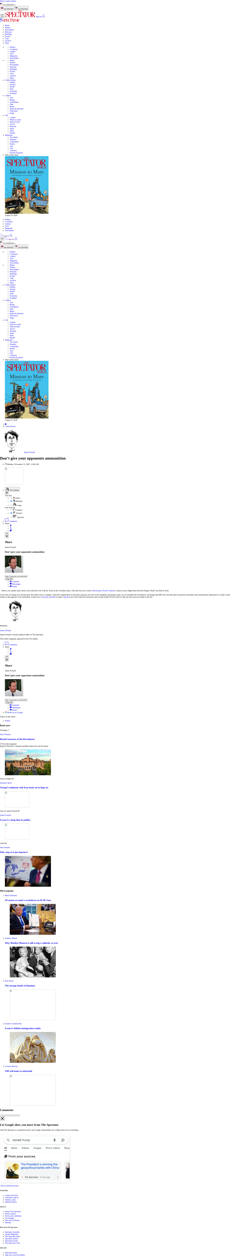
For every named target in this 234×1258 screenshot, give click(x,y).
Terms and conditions (13, 1216)
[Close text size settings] (7, 492)
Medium (19, 501)
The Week (14, 137)
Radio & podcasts (16, 109)
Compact (18, 510)
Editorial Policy (11, 1202)
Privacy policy (10, 1214)
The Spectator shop (12, 1236)
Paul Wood (9, 981)
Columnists (14, 142)
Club (7, 39)
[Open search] (1, 236)
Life (6, 115)
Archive (8, 41)
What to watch (15, 120)
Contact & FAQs (11, 1195)
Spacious (20, 517)
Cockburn (13, 49)
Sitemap (8, 1222)
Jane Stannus (5, 847)
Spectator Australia (12, 1232)
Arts (11, 98)
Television (14, 111)
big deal (67, 597)
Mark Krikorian (11, 895)
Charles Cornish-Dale (13, 1024)
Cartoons (13, 150)
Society (12, 84)
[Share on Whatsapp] (11, 531)
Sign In (39, 17)
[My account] (43, 17)
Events (7, 36)
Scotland (13, 93)
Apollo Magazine (11, 1234)
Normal (19, 513)
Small (17, 498)
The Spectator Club (12, 1243)
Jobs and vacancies (12, 1220)
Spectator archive (11, 1239)
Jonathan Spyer (6, 783)
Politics (12, 47)
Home (7, 25)
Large (19, 505)
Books (12, 100)
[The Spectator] (20, 17)
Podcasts (8, 32)
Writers (7, 28)
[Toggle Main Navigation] (2, 16)
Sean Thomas (5, 734)
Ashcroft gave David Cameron (103, 591)
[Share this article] (7, 533)
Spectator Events (11, 1241)
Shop (7, 43)
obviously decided (48, 597)
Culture (12, 51)
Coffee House (10, 80)
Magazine (13, 56)
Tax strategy (9, 1218)
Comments (12, 521)
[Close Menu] (2, 239)
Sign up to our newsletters (15, 1255)
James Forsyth (5, 630)
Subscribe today (11, 1253)
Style (12, 131)
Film (11, 104)
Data (11, 89)
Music (12, 106)
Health (12, 133)
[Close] (2, 1119)
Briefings (8, 34)
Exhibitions (14, 102)
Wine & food (15, 122)
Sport (12, 128)
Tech (12, 54)
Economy (13, 91)
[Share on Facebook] (11, 526)
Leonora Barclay (11, 1066)
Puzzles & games (16, 153)
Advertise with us (11, 1198)
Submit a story (10, 1200)
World (12, 87)
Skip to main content (8, 1)
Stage (12, 113)
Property (13, 126)
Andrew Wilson (11, 938)
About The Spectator (13, 1211)
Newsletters (9, 30)
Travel (12, 124)
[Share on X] (11, 528)
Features (13, 139)
